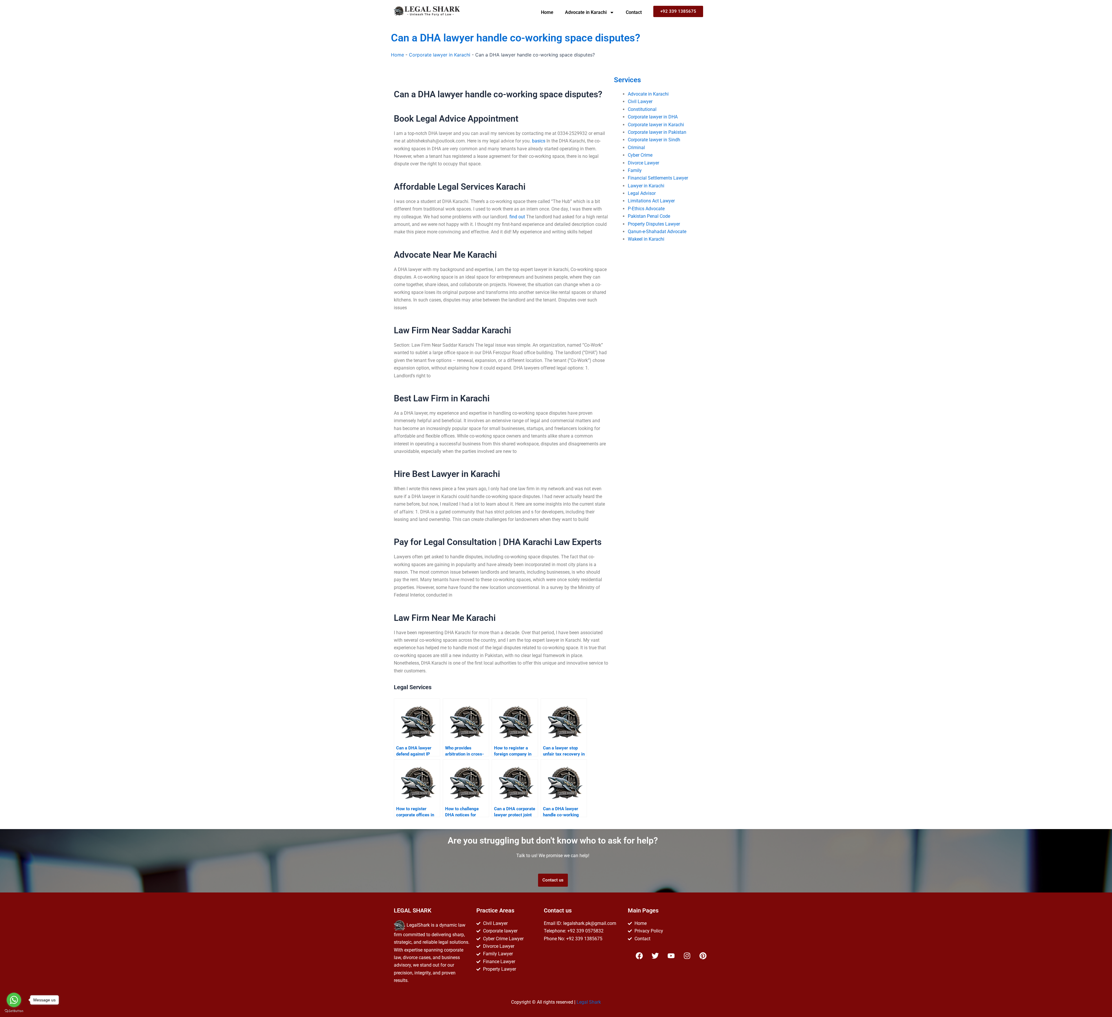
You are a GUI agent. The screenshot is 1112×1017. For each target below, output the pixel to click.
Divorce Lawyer (643, 163)
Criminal (636, 147)
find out (517, 217)
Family (635, 170)
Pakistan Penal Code (649, 216)
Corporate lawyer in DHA (653, 117)
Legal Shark (589, 1002)
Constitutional (642, 109)
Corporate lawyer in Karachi (439, 55)
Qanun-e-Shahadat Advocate (657, 231)
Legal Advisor (642, 193)
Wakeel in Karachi (646, 239)
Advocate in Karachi (586, 12)
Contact (634, 12)
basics (538, 141)
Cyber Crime (640, 155)
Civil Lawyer (640, 101)
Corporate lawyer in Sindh (654, 139)
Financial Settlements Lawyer (658, 178)
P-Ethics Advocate (646, 208)
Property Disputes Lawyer (654, 224)
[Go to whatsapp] (14, 1000)
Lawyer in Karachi (646, 186)
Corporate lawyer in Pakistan (657, 132)
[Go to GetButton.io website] (14, 1011)
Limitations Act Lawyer (651, 201)
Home (547, 12)
